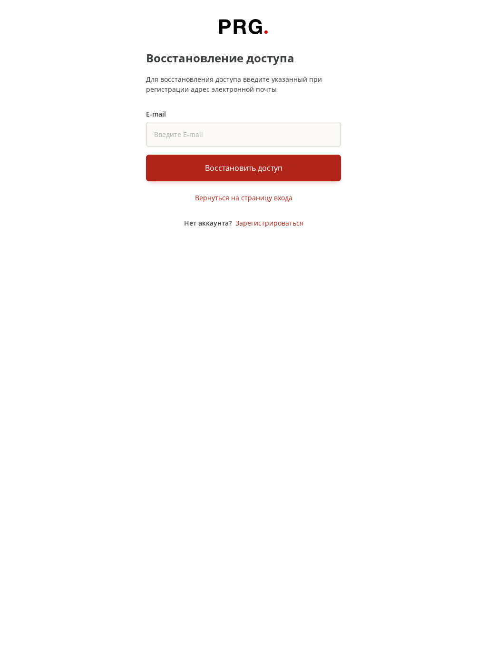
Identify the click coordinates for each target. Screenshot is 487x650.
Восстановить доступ (243, 168)
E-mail (156, 113)
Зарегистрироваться (269, 222)
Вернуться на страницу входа (243, 197)
